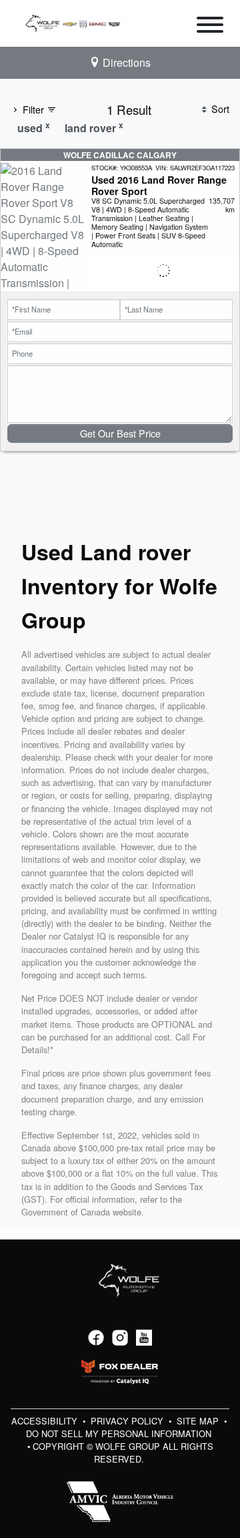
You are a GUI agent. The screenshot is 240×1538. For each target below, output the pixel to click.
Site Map (199, 1420)
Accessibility (45, 1420)
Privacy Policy (128, 1420)
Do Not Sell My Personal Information (118, 1433)
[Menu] (210, 27)
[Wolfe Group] (75, 21)
